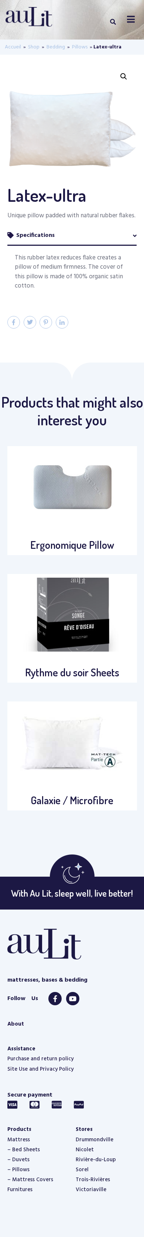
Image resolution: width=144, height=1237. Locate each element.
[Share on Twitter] (30, 322)
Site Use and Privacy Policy (40, 1069)
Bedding (56, 47)
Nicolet (85, 1150)
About (15, 1024)
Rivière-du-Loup (96, 1160)
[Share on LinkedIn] (62, 322)
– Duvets (18, 1160)
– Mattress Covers (30, 1180)
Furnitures (19, 1190)
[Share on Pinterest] (46, 322)
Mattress (18, 1140)
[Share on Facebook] (13, 322)
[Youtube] (72, 998)
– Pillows (18, 1170)
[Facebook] (55, 998)
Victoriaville (91, 1190)
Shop (34, 47)
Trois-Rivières (93, 1180)
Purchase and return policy (40, 1059)
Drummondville (94, 1140)
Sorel (82, 1170)
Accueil (13, 47)
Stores (84, 1129)
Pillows (80, 47)
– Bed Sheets (23, 1150)
